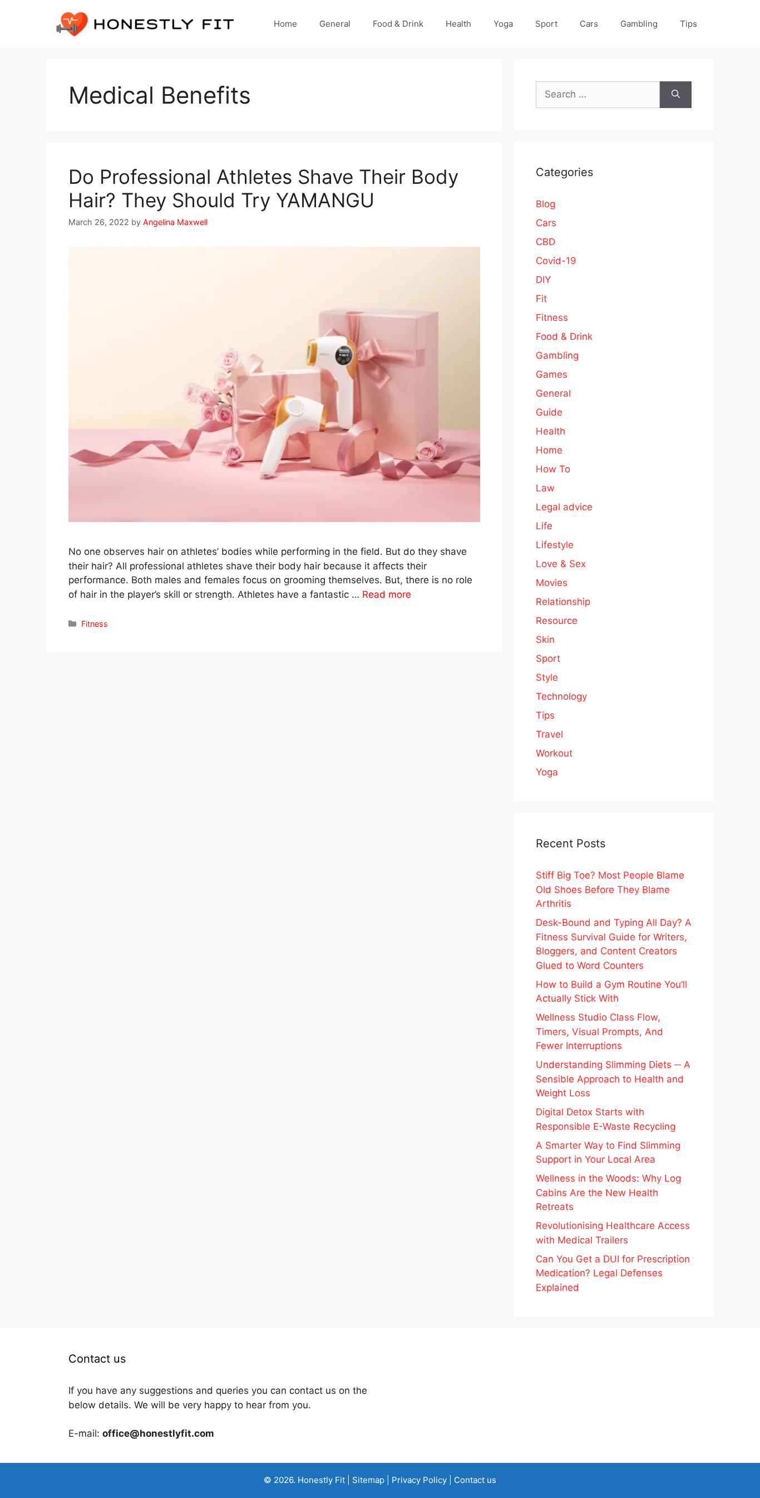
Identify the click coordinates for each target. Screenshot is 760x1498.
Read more (386, 594)
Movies (551, 582)
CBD (545, 241)
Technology (561, 696)
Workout (554, 753)
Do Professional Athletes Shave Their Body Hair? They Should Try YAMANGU (263, 188)
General (335, 23)
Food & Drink (398, 23)
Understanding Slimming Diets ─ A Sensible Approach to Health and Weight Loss (613, 1079)
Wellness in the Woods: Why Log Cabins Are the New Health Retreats (608, 1192)
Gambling (639, 23)
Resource (557, 620)
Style (547, 677)
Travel (549, 734)
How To (553, 469)
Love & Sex (561, 563)
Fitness (94, 623)
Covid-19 (556, 260)
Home (285, 23)
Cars (589, 23)
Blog (545, 203)
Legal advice (564, 507)
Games (551, 374)
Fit (541, 298)
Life (544, 525)
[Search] (676, 94)
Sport (546, 23)
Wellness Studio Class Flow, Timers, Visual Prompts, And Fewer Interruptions (599, 1031)
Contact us (475, 1480)
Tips (688, 23)
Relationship (563, 601)
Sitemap (368, 1480)
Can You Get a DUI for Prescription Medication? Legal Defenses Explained (613, 1273)
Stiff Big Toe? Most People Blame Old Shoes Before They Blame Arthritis (610, 889)
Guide (549, 412)
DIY (543, 279)
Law (545, 488)
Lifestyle (555, 544)
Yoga (503, 23)
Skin (545, 639)
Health (458, 23)
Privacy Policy (419, 1480)
